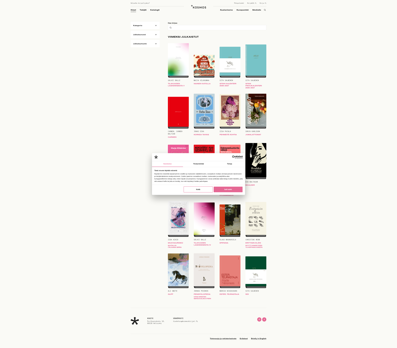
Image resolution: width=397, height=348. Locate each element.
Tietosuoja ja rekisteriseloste (223, 338)
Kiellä (198, 189)
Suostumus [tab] (167, 164)
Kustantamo (226, 10)
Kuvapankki (243, 10)
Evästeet (244, 338)
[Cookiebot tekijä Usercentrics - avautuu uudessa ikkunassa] (234, 157)
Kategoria (137, 25)
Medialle (256, 10)
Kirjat (133, 10)
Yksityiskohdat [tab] (198, 164)
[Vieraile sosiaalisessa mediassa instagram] (259, 319)
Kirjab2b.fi (251, 3)
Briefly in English (258, 338)
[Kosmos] (198, 6)
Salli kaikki (228, 189)
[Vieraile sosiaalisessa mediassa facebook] (264, 319)
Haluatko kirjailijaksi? (140, 3)
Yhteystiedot (239, 3)
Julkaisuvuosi (139, 35)
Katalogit (155, 10)
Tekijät (143, 10)
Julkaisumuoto (140, 44)
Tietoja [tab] (229, 164)
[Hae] (264, 10)
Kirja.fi (263, 3)
